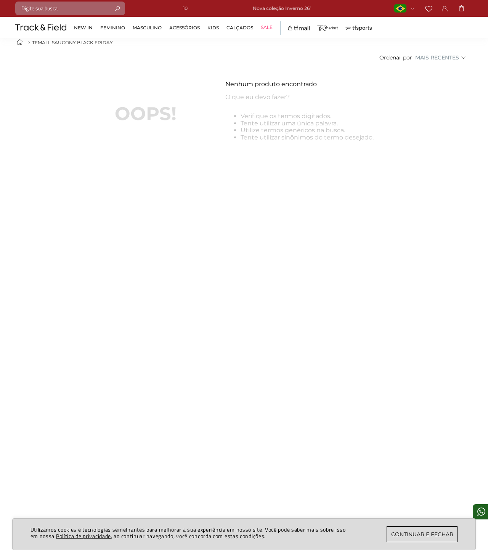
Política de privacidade (83, 536)
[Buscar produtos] (117, 8)
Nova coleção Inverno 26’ (260, 8)
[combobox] (70, 8)
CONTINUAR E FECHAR (422, 534)
